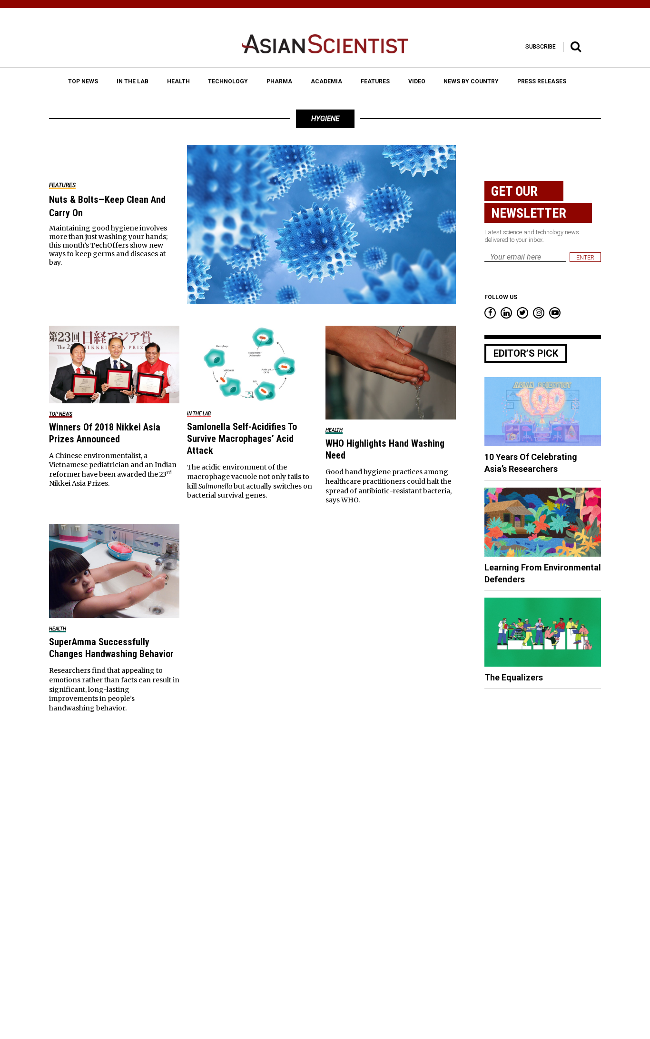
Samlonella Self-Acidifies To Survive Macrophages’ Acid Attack (242, 438)
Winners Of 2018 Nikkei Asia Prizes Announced (104, 433)
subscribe (540, 46)
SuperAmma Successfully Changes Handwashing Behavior (111, 647)
